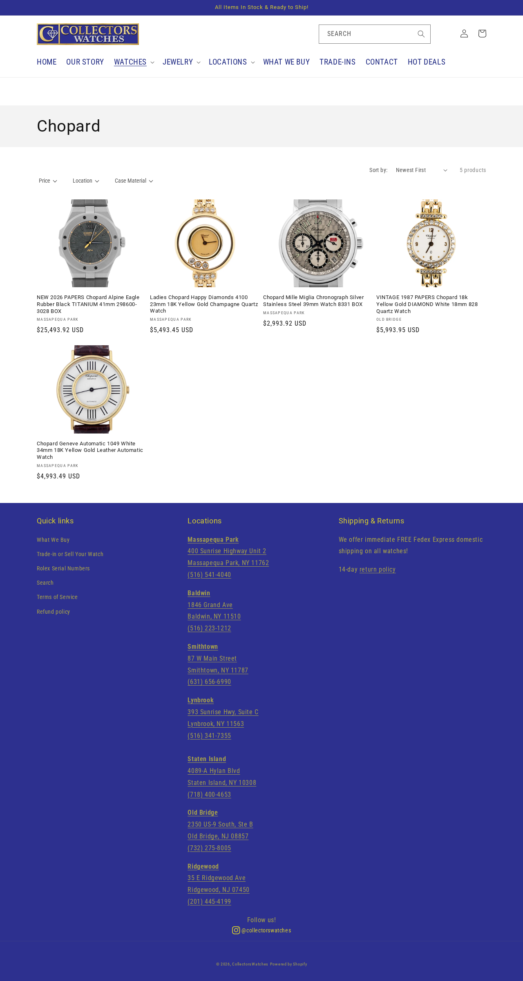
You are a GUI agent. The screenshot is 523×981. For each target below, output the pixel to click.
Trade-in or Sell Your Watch (70, 554)
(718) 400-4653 (209, 794)
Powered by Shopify (288, 964)
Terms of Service (57, 597)
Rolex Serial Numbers (63, 568)
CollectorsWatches (250, 964)
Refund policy (53, 611)
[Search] (421, 34)
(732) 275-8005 (209, 848)
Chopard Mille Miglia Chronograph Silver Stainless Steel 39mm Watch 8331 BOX (313, 300)
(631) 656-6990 (209, 682)
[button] (133, 62)
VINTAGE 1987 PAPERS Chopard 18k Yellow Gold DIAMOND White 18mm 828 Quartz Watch (427, 304)
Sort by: (378, 170)
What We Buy (53, 539)
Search (45, 582)
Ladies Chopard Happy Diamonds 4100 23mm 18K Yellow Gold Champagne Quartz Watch (204, 304)
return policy (378, 569)
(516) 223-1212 (209, 628)
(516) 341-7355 (209, 736)
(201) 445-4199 (209, 901)
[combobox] (374, 34)
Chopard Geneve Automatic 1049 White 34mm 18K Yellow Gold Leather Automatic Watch (90, 450)
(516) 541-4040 (209, 575)
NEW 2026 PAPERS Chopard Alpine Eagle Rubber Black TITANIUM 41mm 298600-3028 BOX (88, 304)
